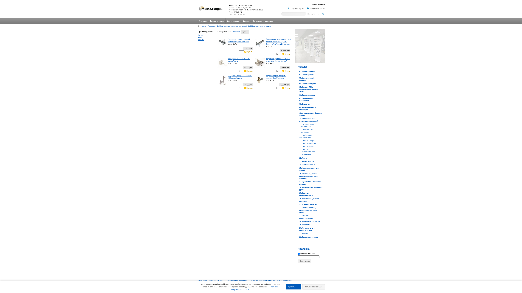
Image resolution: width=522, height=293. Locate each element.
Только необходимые (313, 287)
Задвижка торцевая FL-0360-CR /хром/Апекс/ (240, 77)
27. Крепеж (303, 234)
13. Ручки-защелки (306, 161)
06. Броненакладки (307, 95)
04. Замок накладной (307, 84)
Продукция (211, 26)
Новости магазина (307, 253)
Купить (250, 52)
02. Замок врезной (306, 75)
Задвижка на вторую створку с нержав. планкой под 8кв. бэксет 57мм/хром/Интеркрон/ (278, 41)
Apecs (200, 37)
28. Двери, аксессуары (308, 237)
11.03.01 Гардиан (309, 141)
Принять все (293, 287)
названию (236, 32)
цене (244, 32)
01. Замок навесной (307, 71)
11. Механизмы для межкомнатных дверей (232, 26)
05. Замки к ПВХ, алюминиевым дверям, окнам (308, 89)
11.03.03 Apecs (307, 147)
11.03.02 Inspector (309, 144)
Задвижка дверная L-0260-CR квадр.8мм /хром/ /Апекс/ (278, 60)
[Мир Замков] (210, 6)
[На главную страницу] (198, 26)
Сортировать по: (224, 32)
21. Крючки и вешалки (308, 204)
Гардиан (200, 35)
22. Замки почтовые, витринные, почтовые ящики (308, 210)
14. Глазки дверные (307, 165)
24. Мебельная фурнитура (310, 221)
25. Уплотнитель (306, 225)
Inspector (201, 40)
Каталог (203, 26)
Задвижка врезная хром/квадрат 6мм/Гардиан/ (276, 77)
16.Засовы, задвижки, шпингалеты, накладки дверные (308, 176)
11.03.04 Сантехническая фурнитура (308, 152)
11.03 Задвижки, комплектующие (259, 26)
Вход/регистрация (317, 8)
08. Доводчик (304, 104)
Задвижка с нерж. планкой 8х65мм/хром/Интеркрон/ (239, 40)
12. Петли (303, 158)
